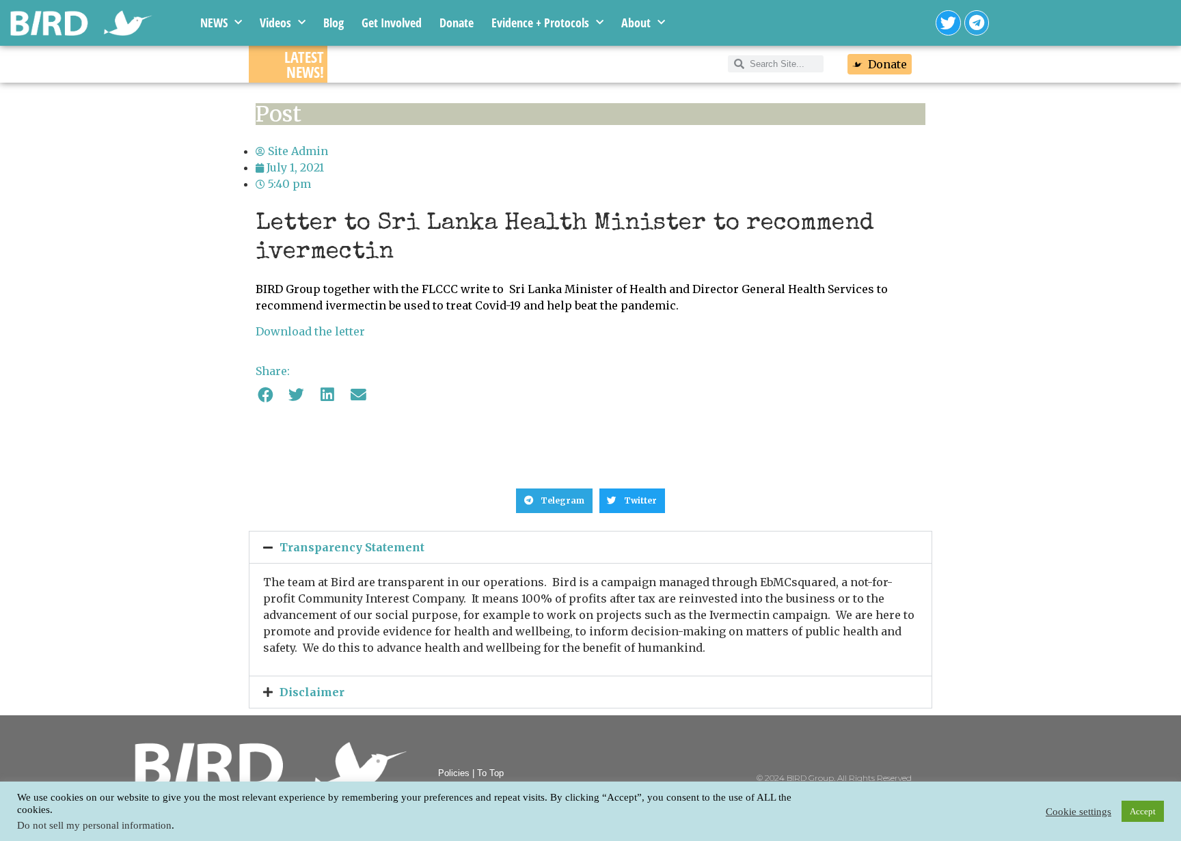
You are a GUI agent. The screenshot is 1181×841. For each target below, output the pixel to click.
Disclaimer (312, 692)
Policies (454, 773)
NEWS (214, 22)
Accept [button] (1143, 811)
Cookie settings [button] (1078, 811)
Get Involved (392, 22)
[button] (265, 395)
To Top (490, 773)
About (636, 22)
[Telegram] (977, 23)
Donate (456, 22)
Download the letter (310, 331)
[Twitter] (948, 23)
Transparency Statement (352, 547)
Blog (333, 22)
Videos (275, 22)
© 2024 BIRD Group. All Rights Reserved (834, 778)
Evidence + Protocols (540, 22)
